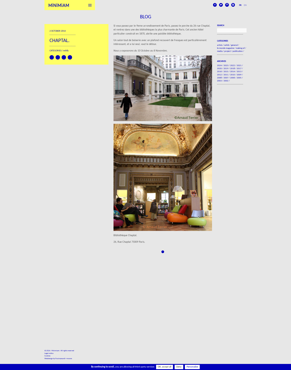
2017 (239, 68)
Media (219, 51)
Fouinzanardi (60, 359)
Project (227, 51)
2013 (239, 71)
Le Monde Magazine (225, 48)
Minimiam (58, 5)
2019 (226, 68)
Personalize (192, 367)
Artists (219, 45)
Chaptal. (60, 40)
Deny (179, 367)
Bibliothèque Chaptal (125, 235)
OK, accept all (164, 367)
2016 (219, 71)
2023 (226, 65)
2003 (219, 81)
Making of (240, 48)
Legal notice (48, 353)
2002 (226, 81)
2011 (226, 75)
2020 (219, 68)
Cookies (47, 356)
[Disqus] (163, 296)
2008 (219, 78)
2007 (226, 78)
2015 (226, 71)
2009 (239, 75)
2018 (232, 68)
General (234, 45)
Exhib (65, 50)
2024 (219, 65)
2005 (239, 78)
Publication (238, 51)
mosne (69, 359)
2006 (232, 78)
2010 (232, 75)
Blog (145, 17)
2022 (232, 65)
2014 (232, 71)
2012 (219, 75)
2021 (239, 65)
